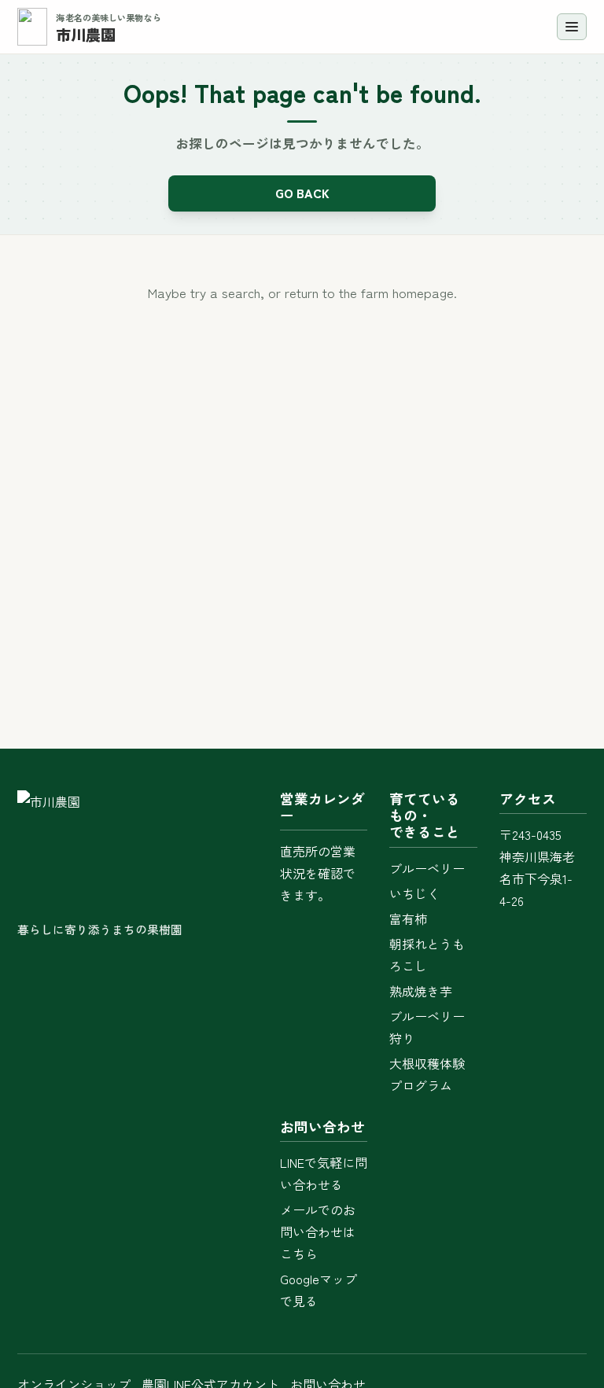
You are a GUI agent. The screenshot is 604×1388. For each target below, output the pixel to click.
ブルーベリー (427, 868)
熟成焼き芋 (420, 990)
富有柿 (408, 918)
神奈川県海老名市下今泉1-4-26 (537, 878)
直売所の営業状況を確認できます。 (317, 872)
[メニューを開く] (572, 26)
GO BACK (302, 192)
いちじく (414, 893)
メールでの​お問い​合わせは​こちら (317, 1231)
